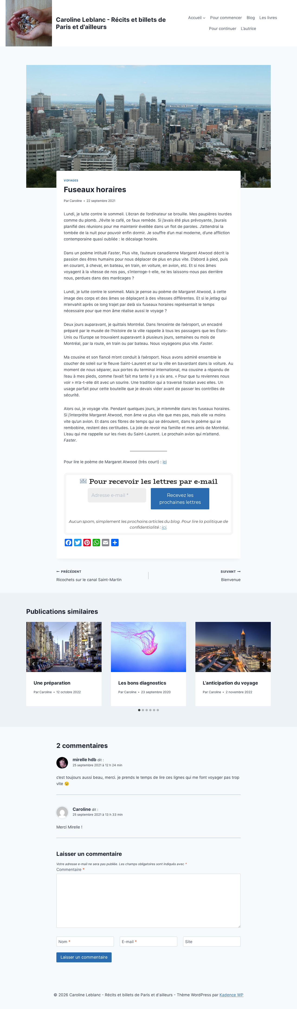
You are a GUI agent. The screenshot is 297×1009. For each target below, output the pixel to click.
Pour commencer (226, 17)
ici (165, 461)
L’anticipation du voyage (230, 683)
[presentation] (64, 647)
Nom (64, 941)
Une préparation (52, 683)
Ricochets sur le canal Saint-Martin (89, 576)
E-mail (129, 941)
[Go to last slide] (33, 663)
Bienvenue (231, 576)
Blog (251, 17)
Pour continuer (222, 28)
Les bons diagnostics (142, 683)
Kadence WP (231, 995)
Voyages (71, 180)
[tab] (139, 710)
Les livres (268, 17)
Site (188, 941)
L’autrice (248, 28)
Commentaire (70, 869)
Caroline (76, 201)
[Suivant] (263, 663)
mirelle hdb (84, 759)
